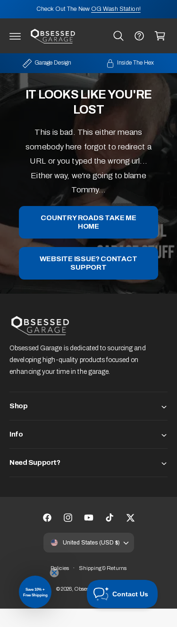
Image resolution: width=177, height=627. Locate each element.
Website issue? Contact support (88, 264)
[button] (15, 35)
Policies (60, 568)
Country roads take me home (88, 222)
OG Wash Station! (116, 9)
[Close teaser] (54, 573)
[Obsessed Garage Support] (139, 35)
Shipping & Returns (102, 568)
